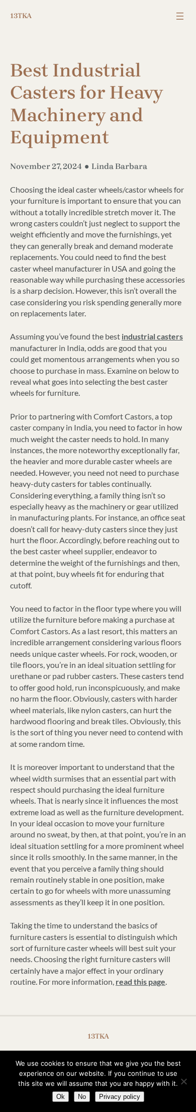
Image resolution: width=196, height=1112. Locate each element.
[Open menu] (180, 16)
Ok (60, 1096)
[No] (183, 1081)
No (82, 1096)
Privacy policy (119, 1096)
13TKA (21, 16)
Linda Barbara (119, 166)
